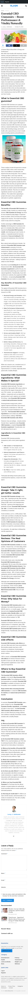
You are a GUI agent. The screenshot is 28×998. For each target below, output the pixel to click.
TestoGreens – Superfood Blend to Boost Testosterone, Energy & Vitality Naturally (17, 919)
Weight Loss (18, 961)
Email (3, 880)
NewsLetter (7, 950)
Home (2, 10)
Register (3, 972)
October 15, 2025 (19, 26)
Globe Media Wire (9, 990)
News (2, 963)
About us (3, 986)
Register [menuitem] (7, 1)
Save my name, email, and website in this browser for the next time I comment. (14, 895)
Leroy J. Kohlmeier (7, 26)
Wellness (17, 963)
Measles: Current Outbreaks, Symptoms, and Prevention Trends (17, 910)
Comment (4, 853)
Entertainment (5, 957)
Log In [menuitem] (2, 1)
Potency (7, 10)
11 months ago (13, 914)
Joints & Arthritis (5, 961)
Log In (3, 970)
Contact (11, 987)
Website (3, 887)
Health (3, 959)
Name (3, 873)
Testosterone (18, 959)
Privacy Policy (11, 986)
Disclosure (3, 987)
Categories (20, 986)
